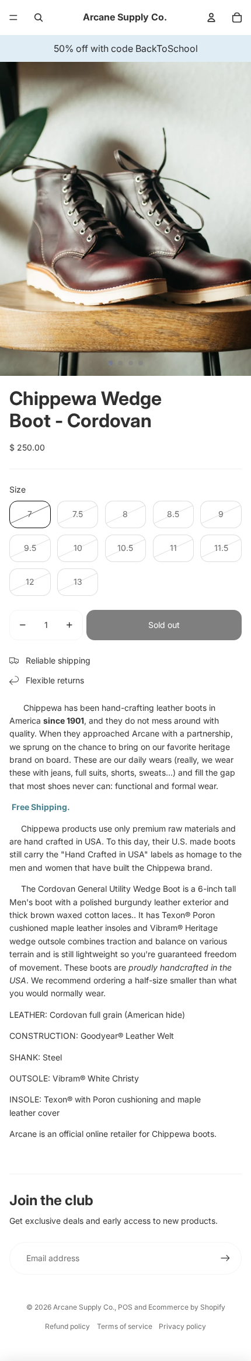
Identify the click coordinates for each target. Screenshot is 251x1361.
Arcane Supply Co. (83, 1307)
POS (125, 1307)
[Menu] (13, 17)
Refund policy (67, 1326)
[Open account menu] (211, 17)
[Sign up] (225, 1258)
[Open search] (38, 17)
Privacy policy (182, 1326)
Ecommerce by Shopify (186, 1307)
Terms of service (124, 1326)
